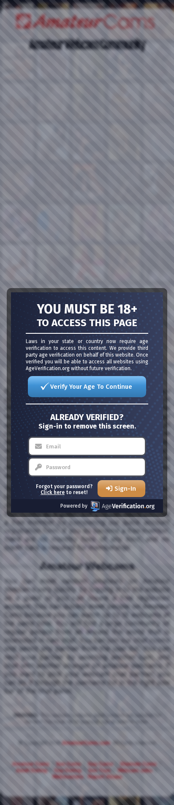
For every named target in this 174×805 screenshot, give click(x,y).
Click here (53, 492)
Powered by (73, 506)
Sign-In (125, 488)
